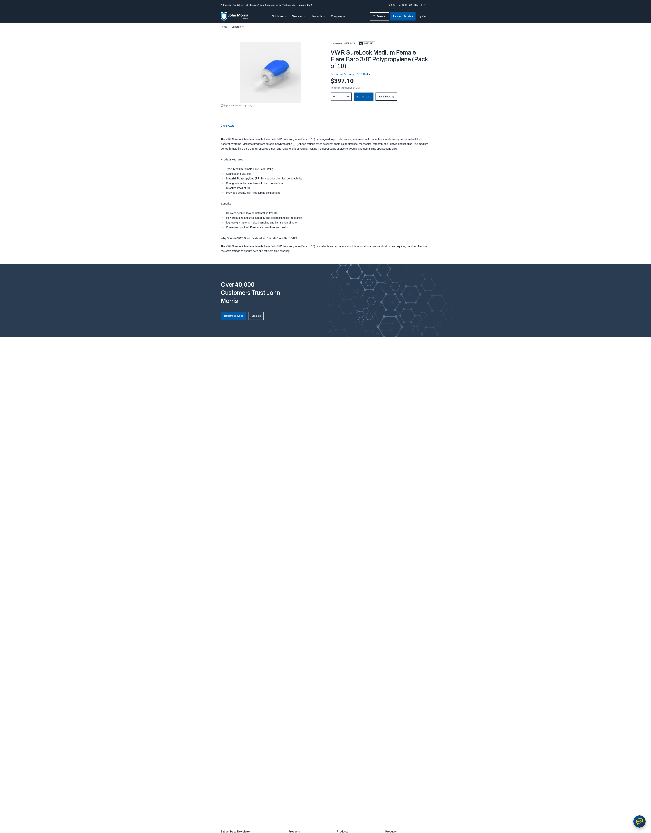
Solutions (277, 16)
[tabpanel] (325, 191)
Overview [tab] (227, 125)
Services (297, 16)
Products (316, 16)
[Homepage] (234, 16)
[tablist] (325, 125)
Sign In (425, 5)
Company (336, 16)
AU (394, 5)
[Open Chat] (639, 821)
